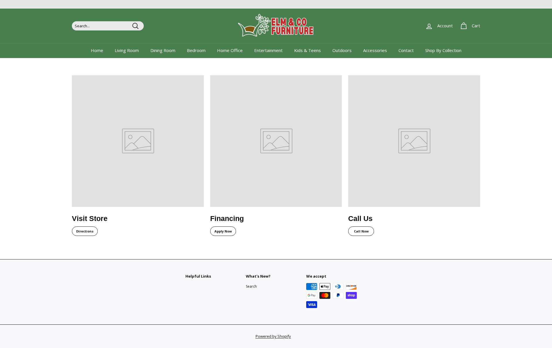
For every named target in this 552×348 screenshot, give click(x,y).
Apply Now (223, 231)
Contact (406, 50)
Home (97, 50)
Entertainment (268, 50)
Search (251, 286)
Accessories (375, 50)
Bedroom (196, 50)
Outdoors (342, 50)
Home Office (230, 50)
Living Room (127, 50)
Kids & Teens (307, 50)
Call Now (361, 231)
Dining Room (162, 50)
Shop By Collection (443, 50)
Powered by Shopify (273, 336)
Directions (84, 231)
